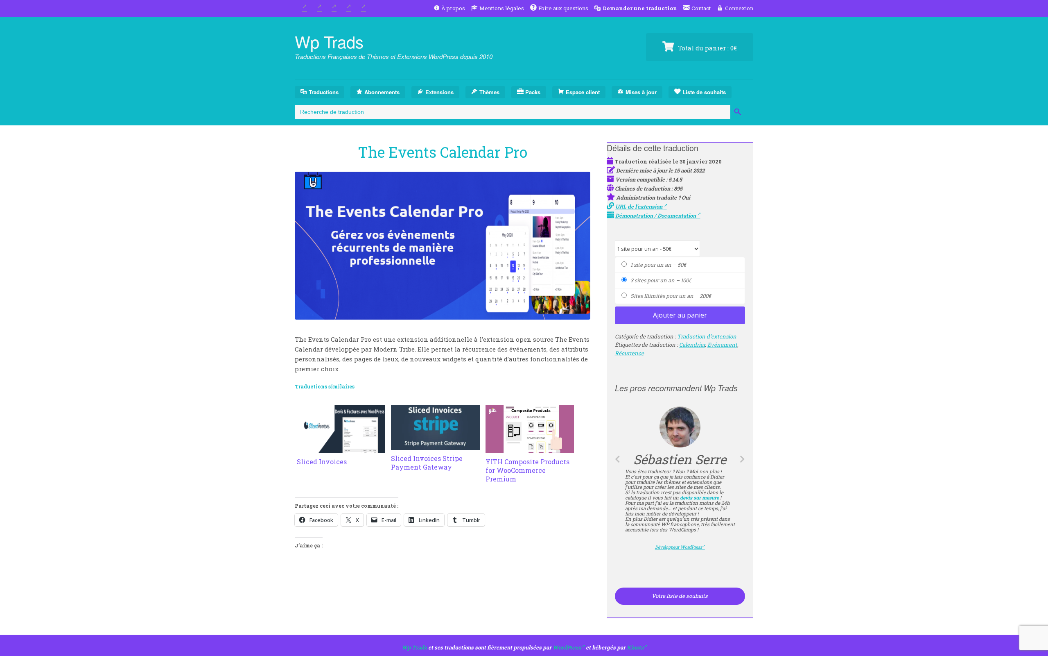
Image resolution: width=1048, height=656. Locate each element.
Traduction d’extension (706, 336)
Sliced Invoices (322, 461)
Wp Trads (329, 41)
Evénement (722, 344)
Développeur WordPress (678, 547)
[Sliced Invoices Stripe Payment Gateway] (435, 445)
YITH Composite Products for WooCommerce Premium (527, 470)
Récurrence (629, 353)
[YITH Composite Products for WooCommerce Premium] (530, 448)
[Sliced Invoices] (341, 448)
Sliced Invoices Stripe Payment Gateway (427, 462)
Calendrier (692, 344)
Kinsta (635, 647)
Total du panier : (706, 48)
